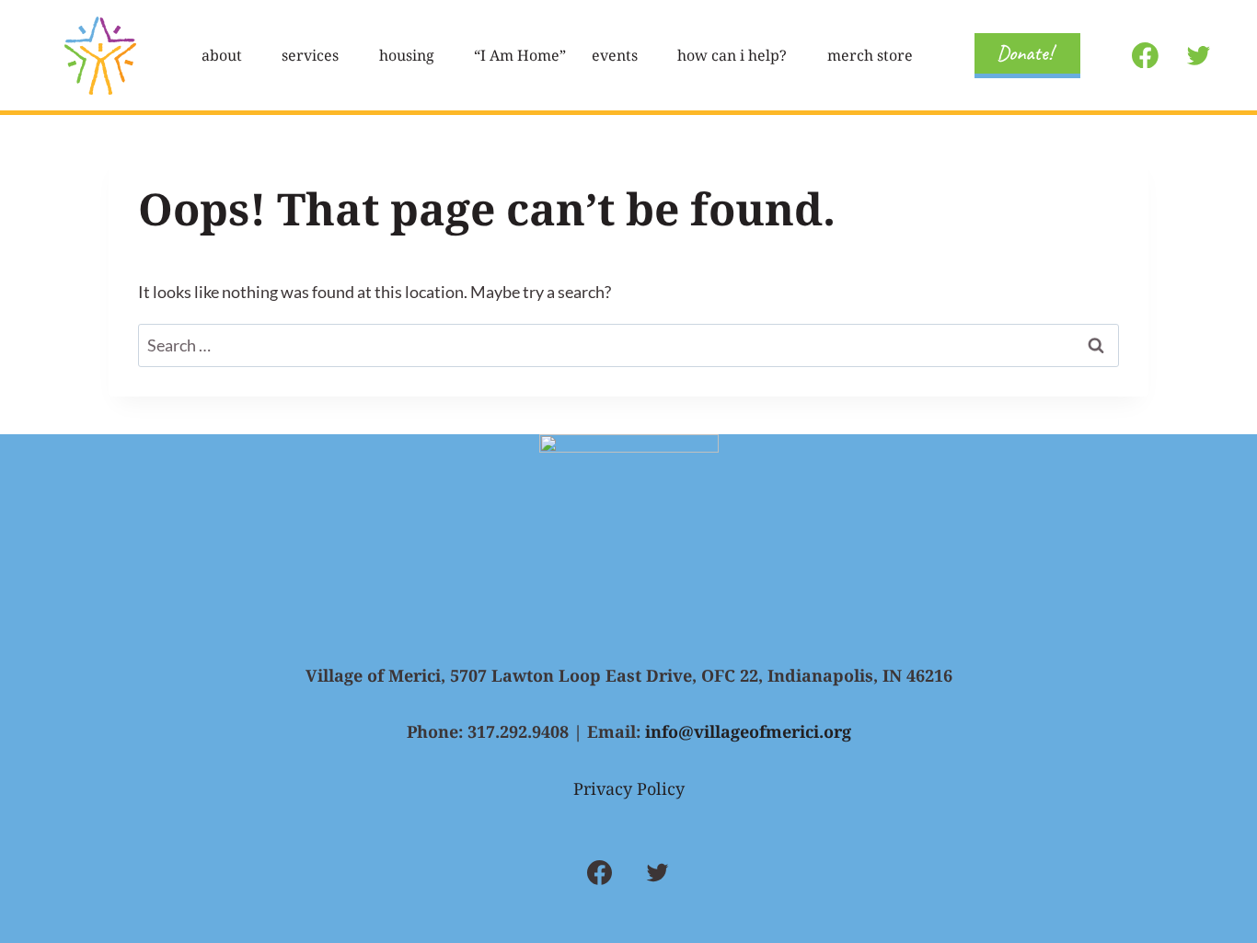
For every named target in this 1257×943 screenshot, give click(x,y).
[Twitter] (1198, 55)
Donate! (1025, 53)
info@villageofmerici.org (748, 731)
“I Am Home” (520, 55)
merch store (870, 55)
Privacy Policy (629, 788)
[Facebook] (1145, 55)
